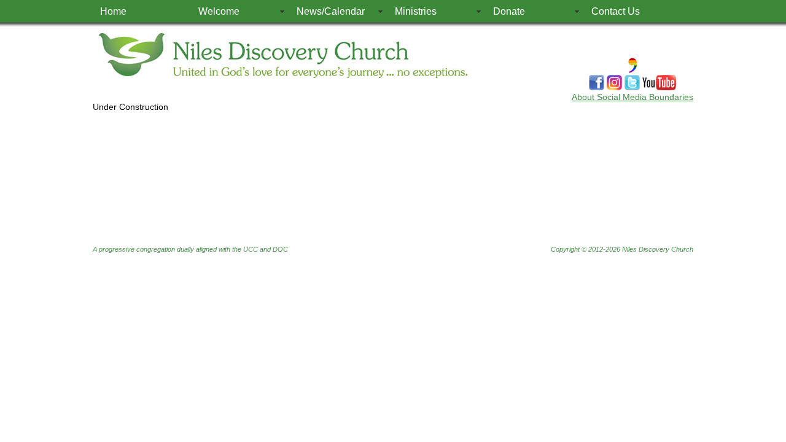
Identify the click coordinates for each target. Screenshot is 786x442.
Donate (509, 11)
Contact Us (615, 11)
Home (113, 11)
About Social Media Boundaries (632, 97)
